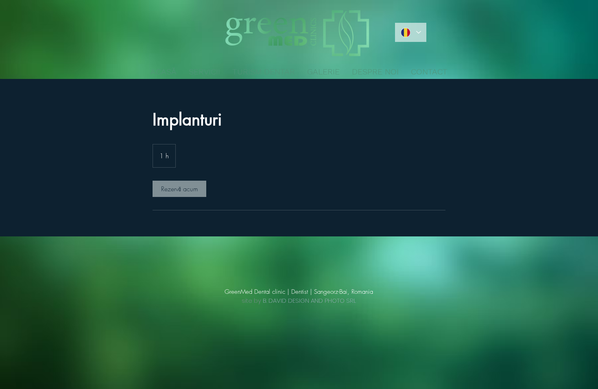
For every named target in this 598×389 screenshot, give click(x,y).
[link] (179, 189)
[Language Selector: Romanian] (410, 32)
